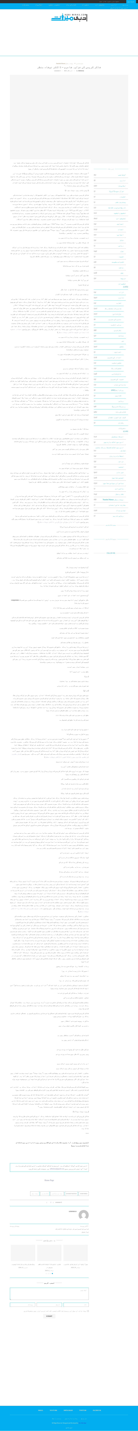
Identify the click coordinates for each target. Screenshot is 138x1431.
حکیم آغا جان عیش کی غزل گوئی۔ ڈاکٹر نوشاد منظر (59, 522)
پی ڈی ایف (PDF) (109, 390)
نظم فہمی (107, 330)
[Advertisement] (69, 41)
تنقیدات (85, 5)
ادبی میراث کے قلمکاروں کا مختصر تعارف (110, 449)
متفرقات (25, 5)
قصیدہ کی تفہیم (109, 379)
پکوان (109, 423)
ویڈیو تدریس (109, 516)
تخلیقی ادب (100, 5)
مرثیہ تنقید (107, 325)
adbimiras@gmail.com (57, 1169)
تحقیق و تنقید (54, 5)
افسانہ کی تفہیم (107, 357)
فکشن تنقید (107, 363)
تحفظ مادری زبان (109, 456)
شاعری (109, 298)
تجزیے (107, 303)
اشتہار (110, 197)
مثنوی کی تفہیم (107, 319)
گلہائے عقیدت (109, 262)
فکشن (109, 347)
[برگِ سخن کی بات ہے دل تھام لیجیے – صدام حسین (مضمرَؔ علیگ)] (23, 1253)
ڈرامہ (109, 292)
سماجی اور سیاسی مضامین (109, 483)
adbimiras (81, 70)
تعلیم (109, 467)
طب (109, 341)
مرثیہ (109, 267)
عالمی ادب (109, 489)
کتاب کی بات (71, 5)
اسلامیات (38, 5)
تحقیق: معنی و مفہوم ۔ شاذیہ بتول (109, 1)
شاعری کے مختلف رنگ (107, 308)
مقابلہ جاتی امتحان (110, 505)
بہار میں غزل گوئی (57, 1193)
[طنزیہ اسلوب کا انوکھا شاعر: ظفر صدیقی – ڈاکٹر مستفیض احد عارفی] (49, 1253)
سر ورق (125, 5)
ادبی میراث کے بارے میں (109, 442)
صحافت (109, 336)
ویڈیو (109, 401)
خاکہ (109, 240)
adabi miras (83, 1193)
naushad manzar (71, 1193)
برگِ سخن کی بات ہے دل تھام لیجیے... (23, 1264)
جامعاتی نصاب (110, 385)
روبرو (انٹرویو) (110, 406)
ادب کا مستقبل (109, 437)
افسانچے (107, 352)
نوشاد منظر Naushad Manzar (64, 63)
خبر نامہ (109, 472)
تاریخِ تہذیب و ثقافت (110, 208)
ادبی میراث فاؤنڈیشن (119, 8)
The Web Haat (82, 1423)
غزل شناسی (79, 63)
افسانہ (109, 229)
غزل (109, 251)
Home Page (49, 1180)
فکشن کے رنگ (107, 368)
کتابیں (107, 396)
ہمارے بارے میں (71, 1418)
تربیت (110, 278)
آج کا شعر (110, 175)
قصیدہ (109, 257)
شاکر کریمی (45, 1193)
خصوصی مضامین (109, 478)
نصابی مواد (110, 510)
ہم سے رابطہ (56, 1418)
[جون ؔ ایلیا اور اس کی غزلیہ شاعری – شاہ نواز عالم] (75, 1253)
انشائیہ (109, 235)
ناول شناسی (107, 374)
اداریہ (114, 5)
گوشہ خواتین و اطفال (110, 417)
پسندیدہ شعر (110, 202)
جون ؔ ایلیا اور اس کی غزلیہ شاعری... (75, 1264)
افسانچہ (109, 224)
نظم (109, 273)
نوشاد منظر (35, 1193)
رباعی (109, 246)
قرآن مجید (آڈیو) (109, 191)
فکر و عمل (109, 494)
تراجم (109, 461)
